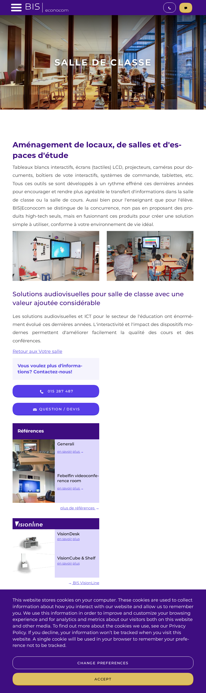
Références (31, 431)
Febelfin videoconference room (78, 478)
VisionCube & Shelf (76, 558)
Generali (65, 444)
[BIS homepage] (47, 6)
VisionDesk (68, 534)
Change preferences (103, 663)
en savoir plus (68, 451)
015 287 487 (59, 391)
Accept (103, 679)
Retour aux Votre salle (37, 351)
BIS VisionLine (85, 582)
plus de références (77, 508)
